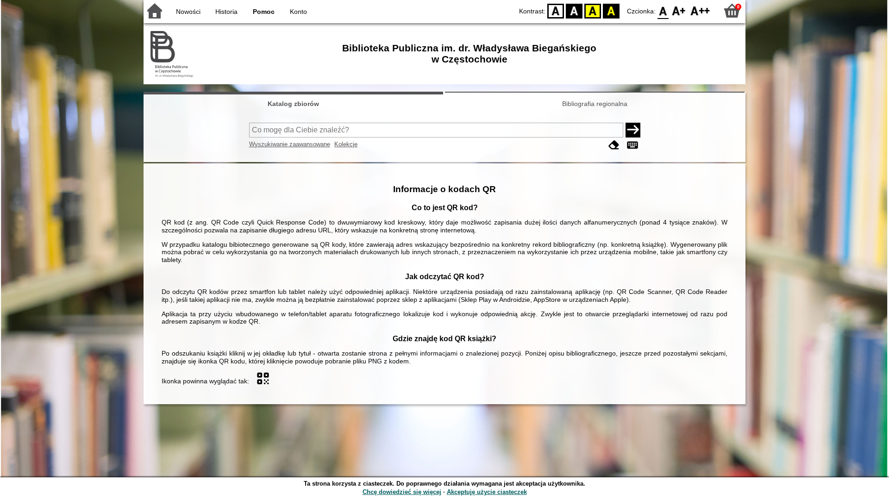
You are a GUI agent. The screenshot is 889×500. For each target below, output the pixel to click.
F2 (700, 10)
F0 (663, 10)
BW (574, 10)
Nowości (188, 11)
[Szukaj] (633, 130)
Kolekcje (345, 144)
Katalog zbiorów (293, 103)
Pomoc (264, 11)
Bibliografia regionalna (594, 103)
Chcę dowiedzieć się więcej (402, 491)
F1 (679, 10)
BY (611, 10)
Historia (226, 11)
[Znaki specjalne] (632, 145)
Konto (298, 11)
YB (593, 10)
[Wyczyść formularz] (614, 145)
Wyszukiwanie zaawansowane (289, 144)
